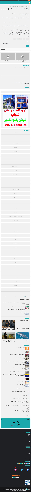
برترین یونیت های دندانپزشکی (15, 143)
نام (28, 76)
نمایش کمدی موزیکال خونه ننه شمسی (20, 347)
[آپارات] (21, 463)
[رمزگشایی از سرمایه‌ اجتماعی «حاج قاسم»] (22, 324)
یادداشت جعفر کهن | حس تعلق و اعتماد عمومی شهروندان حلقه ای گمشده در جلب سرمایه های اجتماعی (14, 302)
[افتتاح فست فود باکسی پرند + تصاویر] (27, 379)
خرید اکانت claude (15, 170)
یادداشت (29, 452)
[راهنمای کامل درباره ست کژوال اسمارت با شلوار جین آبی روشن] (27, 368)
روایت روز (29, 453)
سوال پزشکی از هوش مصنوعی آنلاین (21, 312)
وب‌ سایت (14, 79)
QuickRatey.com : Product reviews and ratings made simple (15, 216)
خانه (28, 6)
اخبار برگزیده (29, 435)
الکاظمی (27, 39)
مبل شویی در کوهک (15, 212)
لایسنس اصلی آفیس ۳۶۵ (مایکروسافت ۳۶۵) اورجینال (15, 243)
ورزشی (29, 441)
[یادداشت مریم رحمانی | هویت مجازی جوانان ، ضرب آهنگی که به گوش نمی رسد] (8, 324)
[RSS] (17, 463)
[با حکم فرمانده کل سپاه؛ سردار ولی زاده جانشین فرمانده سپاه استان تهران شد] (27, 310)
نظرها (5, 296)
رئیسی (20, 39)
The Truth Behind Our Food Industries (15, 189)
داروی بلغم (15, 235)
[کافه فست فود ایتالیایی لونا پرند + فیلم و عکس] (27, 365)
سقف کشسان (15, 197)
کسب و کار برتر (28, 454)
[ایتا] (19, 463)
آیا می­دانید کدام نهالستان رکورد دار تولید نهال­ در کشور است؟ (18, 391)
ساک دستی (15, 262)
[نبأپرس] (29, 3)
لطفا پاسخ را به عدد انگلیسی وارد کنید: (25, 83)
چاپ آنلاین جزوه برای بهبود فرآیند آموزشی (20, 357)
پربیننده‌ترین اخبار (28, 449)
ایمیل (28, 79)
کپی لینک (27, 45)
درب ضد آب (15, 254)
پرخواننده (25, 296)
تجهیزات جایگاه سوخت (15, 132)
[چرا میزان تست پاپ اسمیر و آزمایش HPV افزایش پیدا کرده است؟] (27, 352)
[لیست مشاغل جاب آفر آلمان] (27, 382)
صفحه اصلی (29, 434)
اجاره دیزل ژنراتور (15, 208)
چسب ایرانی (15, 289)
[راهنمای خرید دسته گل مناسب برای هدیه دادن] (27, 411)
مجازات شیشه (15, 155)
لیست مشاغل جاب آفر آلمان (22, 381)
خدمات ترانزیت (15, 193)
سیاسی (29, 436)
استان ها (29, 442)
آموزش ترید (16, 266)
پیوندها (29, 459)
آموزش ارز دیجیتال (15, 285)
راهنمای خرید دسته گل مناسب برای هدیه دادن (20, 410)
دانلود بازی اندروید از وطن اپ (15, 151)
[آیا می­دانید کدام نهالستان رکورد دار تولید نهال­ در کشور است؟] (27, 392)
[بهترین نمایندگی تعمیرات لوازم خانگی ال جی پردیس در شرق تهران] (27, 372)
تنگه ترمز (28, 340)
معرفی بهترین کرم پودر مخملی (21, 394)
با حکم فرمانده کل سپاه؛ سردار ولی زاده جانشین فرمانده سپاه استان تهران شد (16, 309)
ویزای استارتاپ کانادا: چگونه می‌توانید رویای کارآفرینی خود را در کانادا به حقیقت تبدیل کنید (15, 405)
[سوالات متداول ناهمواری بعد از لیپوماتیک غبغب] (27, 415)
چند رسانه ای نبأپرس (22, 299)
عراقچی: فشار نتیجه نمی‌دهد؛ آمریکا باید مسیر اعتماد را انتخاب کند (21, 0)
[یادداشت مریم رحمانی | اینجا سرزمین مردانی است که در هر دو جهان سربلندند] (8, 335)
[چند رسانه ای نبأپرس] (27, 300)
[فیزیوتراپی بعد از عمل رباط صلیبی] (27, 389)
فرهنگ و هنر (29, 443)
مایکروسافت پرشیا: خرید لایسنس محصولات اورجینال (15, 220)
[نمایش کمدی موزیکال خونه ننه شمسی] (27, 348)
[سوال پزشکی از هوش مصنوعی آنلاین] (27, 314)
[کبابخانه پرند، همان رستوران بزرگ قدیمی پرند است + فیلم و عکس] (27, 355)
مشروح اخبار (26, 6)
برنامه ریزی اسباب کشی (15, 231)
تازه (15, 296)
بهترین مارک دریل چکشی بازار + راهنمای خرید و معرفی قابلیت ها (18, 401)
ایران (23, 39)
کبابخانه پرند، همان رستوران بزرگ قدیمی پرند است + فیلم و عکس (17, 354)
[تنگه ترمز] (22, 335)
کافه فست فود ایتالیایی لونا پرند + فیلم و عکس (20, 364)
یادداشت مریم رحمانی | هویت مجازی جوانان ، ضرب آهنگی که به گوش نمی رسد (8, 329)
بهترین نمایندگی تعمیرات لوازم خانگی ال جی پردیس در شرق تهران (17, 371)
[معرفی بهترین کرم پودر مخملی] (27, 395)
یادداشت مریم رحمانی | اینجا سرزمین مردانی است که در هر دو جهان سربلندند (9, 341)
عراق (17, 39)
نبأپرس (14, 39)
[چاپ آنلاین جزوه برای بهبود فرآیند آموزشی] (27, 358)
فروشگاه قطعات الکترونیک (15, 277)
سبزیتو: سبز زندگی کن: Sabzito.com (15, 166)
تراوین (15, 239)
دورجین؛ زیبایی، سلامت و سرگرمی (15, 174)
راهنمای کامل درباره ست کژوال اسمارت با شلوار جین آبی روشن (18, 367)
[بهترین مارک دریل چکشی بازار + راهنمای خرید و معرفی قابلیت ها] (27, 402)
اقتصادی (29, 440)
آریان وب (13, 488)
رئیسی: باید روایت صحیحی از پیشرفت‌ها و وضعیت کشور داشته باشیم (17, 306)
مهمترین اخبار (29, 448)
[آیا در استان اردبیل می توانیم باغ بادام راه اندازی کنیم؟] (27, 399)
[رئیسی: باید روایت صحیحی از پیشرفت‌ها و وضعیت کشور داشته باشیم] (27, 307)
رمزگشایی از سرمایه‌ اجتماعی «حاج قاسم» (23, 328)
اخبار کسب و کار (15, 258)
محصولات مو (15, 147)
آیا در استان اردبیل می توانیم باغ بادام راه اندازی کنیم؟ (19, 398)
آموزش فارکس (15, 281)
